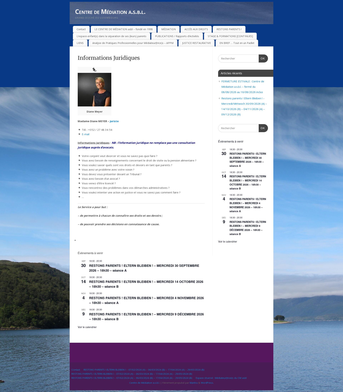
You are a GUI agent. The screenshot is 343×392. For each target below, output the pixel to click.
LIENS (80, 43)
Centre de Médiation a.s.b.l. (110, 11)
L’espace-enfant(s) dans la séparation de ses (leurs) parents (111, 36)
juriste (114, 121)
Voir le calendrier (87, 327)
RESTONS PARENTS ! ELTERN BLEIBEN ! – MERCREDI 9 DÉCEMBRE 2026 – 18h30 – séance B (248, 228)
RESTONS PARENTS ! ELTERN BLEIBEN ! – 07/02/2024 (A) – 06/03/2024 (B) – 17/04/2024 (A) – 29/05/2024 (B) (144, 369)
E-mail (85, 134)
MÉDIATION (168, 29)
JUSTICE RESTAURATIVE (196, 43)
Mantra (194, 382)
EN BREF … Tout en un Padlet (237, 43)
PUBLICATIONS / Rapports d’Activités (177, 36)
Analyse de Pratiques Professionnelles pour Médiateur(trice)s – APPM (132, 43)
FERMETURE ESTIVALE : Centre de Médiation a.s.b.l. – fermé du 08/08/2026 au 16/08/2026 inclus (242, 86)
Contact (81, 29)
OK (262, 58)
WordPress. (207, 382)
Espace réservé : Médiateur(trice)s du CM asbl (221, 377)
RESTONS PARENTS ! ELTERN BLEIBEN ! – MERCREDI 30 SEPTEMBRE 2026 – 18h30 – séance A (248, 160)
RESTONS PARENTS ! (229, 29)
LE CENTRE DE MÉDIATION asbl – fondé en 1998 (124, 29)
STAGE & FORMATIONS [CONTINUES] (230, 36)
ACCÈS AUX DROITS (196, 29)
